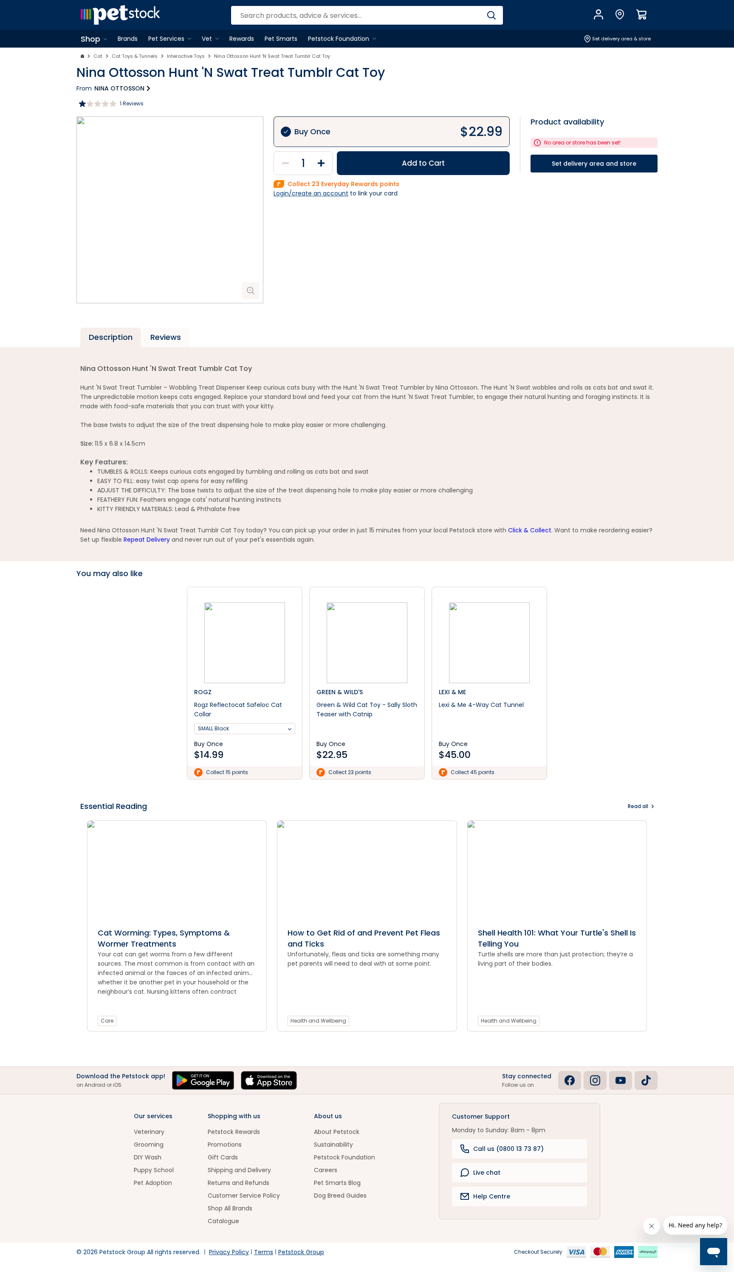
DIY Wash (147, 1157)
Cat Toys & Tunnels (135, 56)
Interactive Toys (186, 56)
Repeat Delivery (147, 539)
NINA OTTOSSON (119, 88)
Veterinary (149, 1132)
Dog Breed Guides (340, 1195)
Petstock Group (301, 1252)
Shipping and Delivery (239, 1170)
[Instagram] (595, 1080)
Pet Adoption (153, 1183)
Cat (97, 56)
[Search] (491, 15)
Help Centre (491, 1196)
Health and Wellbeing (318, 1020)
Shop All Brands (230, 1208)
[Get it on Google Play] (203, 1080)
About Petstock (336, 1132)
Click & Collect (529, 530)
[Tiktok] (646, 1080)
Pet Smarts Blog (337, 1183)
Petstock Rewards (234, 1132)
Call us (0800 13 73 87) (508, 1149)
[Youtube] (620, 1080)
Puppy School (154, 1170)
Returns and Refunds (238, 1183)
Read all (638, 806)
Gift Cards (223, 1157)
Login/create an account (311, 193)
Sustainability (333, 1144)
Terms (263, 1252)
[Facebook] (569, 1080)
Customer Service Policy (244, 1195)
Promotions (225, 1144)
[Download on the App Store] (269, 1080)
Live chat (486, 1172)
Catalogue (223, 1221)
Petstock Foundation (344, 1157)
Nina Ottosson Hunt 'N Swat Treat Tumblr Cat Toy (272, 56)
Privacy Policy (229, 1252)
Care (107, 1020)
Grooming (149, 1144)
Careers (325, 1170)
